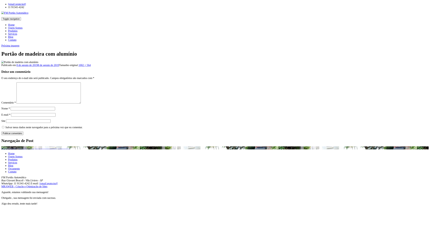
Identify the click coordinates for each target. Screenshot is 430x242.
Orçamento (14, 168)
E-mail (5, 114)
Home (11, 24)
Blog (10, 36)
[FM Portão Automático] (14, 12)
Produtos (12, 30)
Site (3, 120)
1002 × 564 (84, 65)
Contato (12, 39)
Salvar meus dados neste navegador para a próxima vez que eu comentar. (43, 127)
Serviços (12, 33)
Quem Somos (15, 27)
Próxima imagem (10, 45)
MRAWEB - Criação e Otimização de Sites (24, 186)
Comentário (8, 102)
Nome (5, 108)
